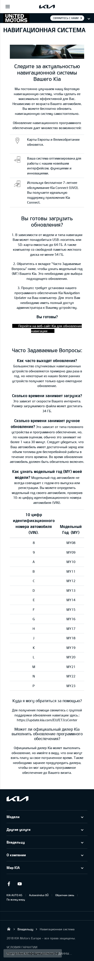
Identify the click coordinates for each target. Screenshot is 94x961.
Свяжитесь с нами (65, 18)
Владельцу (16, 842)
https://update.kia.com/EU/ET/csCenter (47, 720)
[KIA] (47, 6)
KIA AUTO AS (14, 895)
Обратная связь (64, 895)
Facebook (9, 884)
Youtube (19, 884)
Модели (13, 817)
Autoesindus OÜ (39, 895)
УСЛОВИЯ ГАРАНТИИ (22, 947)
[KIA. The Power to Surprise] (17, 798)
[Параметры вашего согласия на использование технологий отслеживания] (32, 953)
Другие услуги (18, 829)
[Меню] (7, 6)
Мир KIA (13, 867)
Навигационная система (57, 929)
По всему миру (16, 899)
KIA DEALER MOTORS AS (9, 929)
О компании (16, 855)
